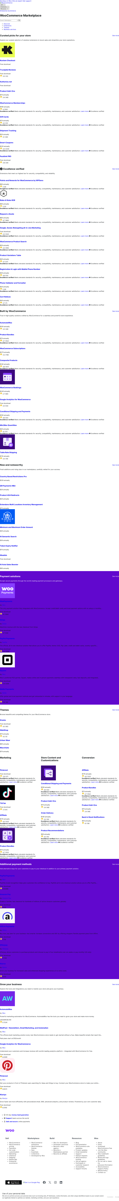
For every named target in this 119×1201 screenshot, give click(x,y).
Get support (27, 1)
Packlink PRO (5, 156)
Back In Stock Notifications (93, 817)
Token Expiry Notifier (9, 546)
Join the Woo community (102, 1151)
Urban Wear (5, 740)
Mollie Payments (7, 689)
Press (100, 1144)
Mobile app (13, 1159)
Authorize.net (6, 82)
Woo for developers (60, 1143)
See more (115, 35)
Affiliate (3, 815)
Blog (77, 1143)
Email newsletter (81, 1152)
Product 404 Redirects (9, 495)
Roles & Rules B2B (7, 200)
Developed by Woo (38, 1156)
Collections (35, 1154)
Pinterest (4, 770)
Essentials (34, 1152)
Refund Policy (102, 1170)
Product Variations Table (10, 255)
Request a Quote (7, 214)
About (100, 1143)
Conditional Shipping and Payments (15, 411)
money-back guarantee (20, 1115)
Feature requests (81, 1156)
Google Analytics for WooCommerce (15, 399)
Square (3, 671)
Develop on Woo (6, 1)
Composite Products (8, 360)
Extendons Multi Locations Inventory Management (21, 504)
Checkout (12, 1156)
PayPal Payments (7, 638)
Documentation (81, 1144)
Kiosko (3, 720)
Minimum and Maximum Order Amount (16, 527)
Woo (3, 605)
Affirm (4, 930)
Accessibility (80, 1167)
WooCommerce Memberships (12, 103)
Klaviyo (3, 1095)
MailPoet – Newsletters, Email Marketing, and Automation (24, 1028)
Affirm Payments (7, 926)
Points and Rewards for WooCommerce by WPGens (21, 180)
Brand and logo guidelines (103, 1158)
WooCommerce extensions (36, 1143)
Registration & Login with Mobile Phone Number (20, 269)
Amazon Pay (5, 894)
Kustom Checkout (7, 60)
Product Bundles (7, 335)
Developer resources (60, 1144)
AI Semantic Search (8, 536)
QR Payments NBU (8, 486)
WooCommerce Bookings (10, 388)
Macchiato (4, 748)
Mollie (4, 693)
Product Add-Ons (7, 91)
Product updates (81, 1150)
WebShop (4, 730)
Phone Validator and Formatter (13, 283)
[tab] (7, 24)
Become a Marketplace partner (60, 1151)
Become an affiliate (60, 1154)
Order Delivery (47, 813)
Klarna (3, 964)
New (32, 1150)
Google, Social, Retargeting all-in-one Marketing (20, 228)
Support (9, 1118)
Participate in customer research (82, 1164)
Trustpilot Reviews (8, 70)
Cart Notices (5, 297)
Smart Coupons (6, 143)
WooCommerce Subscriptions (12, 348)
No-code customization (14, 1151)
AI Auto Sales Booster (9, 564)
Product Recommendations (52, 830)
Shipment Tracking (8, 131)
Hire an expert (17, 1)
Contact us (102, 1172)
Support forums (81, 1169)
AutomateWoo (6, 323)
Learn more (85, 111)
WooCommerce (14, 1143)
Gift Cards (4, 117)
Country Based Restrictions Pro (13, 476)
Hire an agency (81, 1161)
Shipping (12, 1157)
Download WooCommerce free (105, 1147)
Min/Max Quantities (8, 425)
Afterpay (4, 945)
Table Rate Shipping (8, 452)
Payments (12, 1148)
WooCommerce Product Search (13, 242)
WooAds (3, 555)
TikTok (3, 803)
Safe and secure (12, 1121)
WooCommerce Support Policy (103, 1168)
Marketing (12, 1154)
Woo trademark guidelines (103, 1155)
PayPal (4, 642)
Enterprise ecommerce (13, 1162)
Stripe (2, 620)
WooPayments (6, 601)
